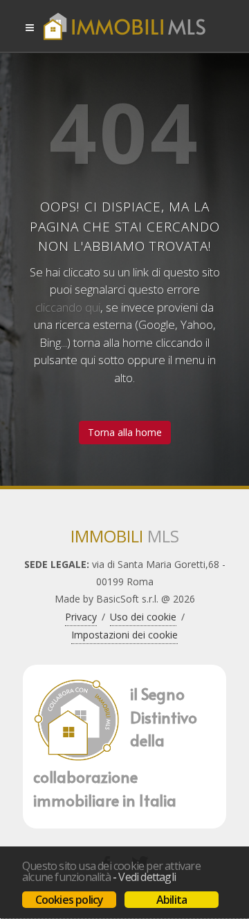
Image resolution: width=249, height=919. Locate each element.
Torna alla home (125, 432)
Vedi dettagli (147, 876)
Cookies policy (69, 899)
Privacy (81, 616)
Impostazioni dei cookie (124, 634)
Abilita (171, 899)
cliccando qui (67, 307)
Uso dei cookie (143, 616)
